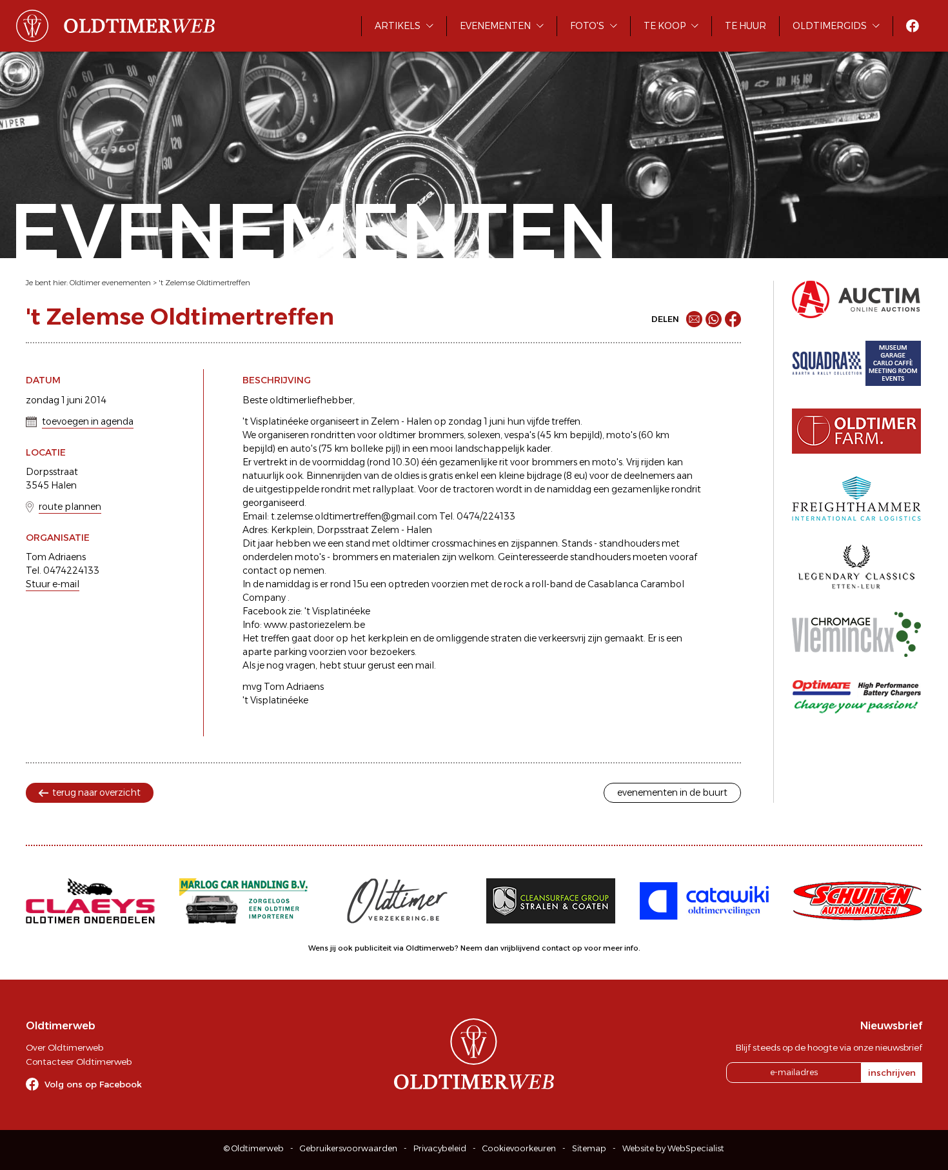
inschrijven (892, 1072)
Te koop (665, 26)
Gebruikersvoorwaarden (348, 1148)
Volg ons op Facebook (93, 1084)
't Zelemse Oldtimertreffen (204, 282)
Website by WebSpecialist (673, 1148)
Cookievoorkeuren (519, 1148)
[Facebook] (733, 319)
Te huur (745, 26)
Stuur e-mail (52, 584)
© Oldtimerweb (254, 1148)
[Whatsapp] (714, 319)
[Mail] (694, 319)
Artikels (397, 26)
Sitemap (589, 1148)
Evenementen (495, 26)
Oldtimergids (830, 26)
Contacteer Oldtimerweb (79, 1061)
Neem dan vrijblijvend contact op (521, 948)
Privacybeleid (439, 1148)
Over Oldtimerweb (64, 1047)
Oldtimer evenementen (110, 282)
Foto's (587, 26)
